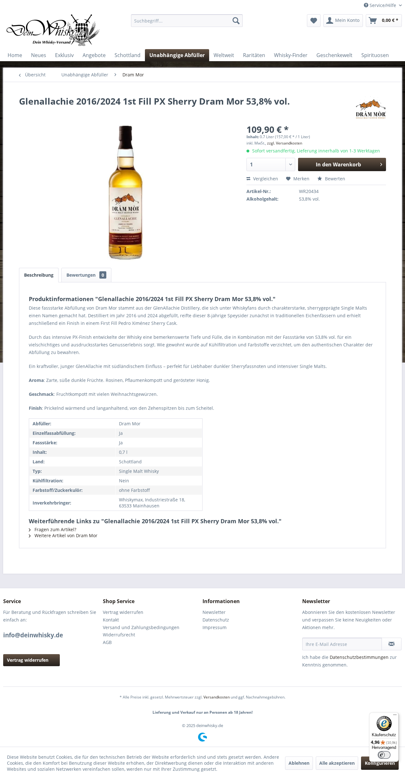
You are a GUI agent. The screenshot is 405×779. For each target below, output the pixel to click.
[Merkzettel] (314, 20)
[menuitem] (187, 20)
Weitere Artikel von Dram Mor (65, 535)
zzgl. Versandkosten (284, 143)
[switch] (384, 755)
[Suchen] (236, 20)
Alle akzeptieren (337, 763)
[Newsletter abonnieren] (392, 644)
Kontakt (111, 620)
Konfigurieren (380, 763)
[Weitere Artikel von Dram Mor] (371, 107)
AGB (107, 642)
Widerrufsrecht (119, 635)
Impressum (214, 627)
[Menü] (395, 716)
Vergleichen (265, 179)
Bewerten (334, 179)
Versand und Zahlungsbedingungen (141, 627)
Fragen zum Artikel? (54, 529)
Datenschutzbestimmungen (359, 657)
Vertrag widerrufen (27, 660)
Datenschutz (215, 620)
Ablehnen (299, 763)
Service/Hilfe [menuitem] (382, 5)
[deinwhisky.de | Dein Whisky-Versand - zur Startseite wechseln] (53, 30)
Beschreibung (38, 275)
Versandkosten (216, 697)
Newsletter (214, 612)
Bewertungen (85, 275)
